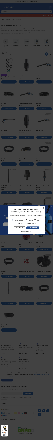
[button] (26, 231)
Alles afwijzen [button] (19, 227)
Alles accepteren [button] (32, 227)
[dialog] (26, 220)
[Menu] (7, 425)
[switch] (4, 435)
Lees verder (30, 216)
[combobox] (43, 208)
